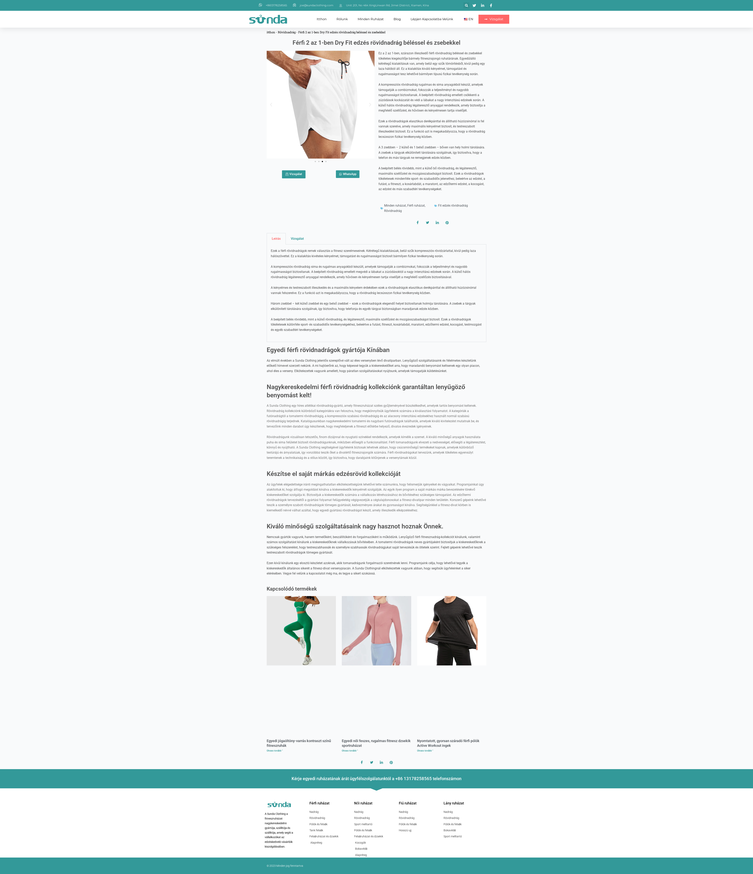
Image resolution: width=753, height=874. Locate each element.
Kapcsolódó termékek (292, 589)
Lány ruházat (454, 803)
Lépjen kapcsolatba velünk (432, 19)
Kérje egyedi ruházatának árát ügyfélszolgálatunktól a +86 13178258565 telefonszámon (376, 778)
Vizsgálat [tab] (297, 239)
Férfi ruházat (416, 205)
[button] (466, 5)
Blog (397, 19)
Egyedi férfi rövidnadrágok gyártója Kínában (328, 350)
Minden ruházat (371, 19)
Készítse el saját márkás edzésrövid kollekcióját (334, 473)
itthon (322, 19)
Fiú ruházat (408, 803)
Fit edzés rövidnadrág (453, 205)
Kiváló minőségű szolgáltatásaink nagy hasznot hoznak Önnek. (355, 526)
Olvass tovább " (275, 750)
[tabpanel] (376, 293)
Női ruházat (363, 803)
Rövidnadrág (287, 32)
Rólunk (342, 19)
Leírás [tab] (276, 239)
